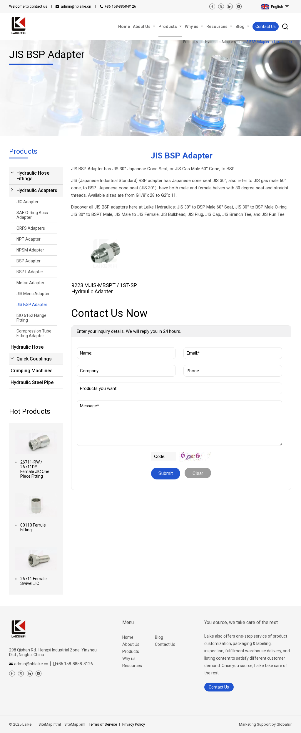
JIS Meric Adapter (33, 293)
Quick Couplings (34, 359)
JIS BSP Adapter (31, 304)
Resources (132, 665)
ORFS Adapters (30, 228)
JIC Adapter (27, 201)
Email (190, 344)
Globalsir (284, 724)
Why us (129, 658)
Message (89, 403)
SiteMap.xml (74, 724)
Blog (159, 637)
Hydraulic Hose (27, 347)
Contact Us (265, 26)
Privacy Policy (133, 724)
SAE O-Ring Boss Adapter (32, 215)
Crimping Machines (32, 370)
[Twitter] (221, 6)
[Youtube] (239, 6)
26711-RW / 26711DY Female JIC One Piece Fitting (34, 469)
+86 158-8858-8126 (120, 6)
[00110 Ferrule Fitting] (36, 505)
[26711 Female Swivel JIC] (36, 558)
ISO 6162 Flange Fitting (31, 317)
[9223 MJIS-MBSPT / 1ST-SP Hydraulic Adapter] (105, 253)
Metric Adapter (30, 282)
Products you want (98, 379)
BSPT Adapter (29, 271)
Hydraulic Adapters (36, 190)
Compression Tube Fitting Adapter (33, 333)
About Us (130, 644)
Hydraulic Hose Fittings (32, 175)
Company (88, 362)
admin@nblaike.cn (76, 6)
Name (84, 344)
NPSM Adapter (30, 250)
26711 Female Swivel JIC (33, 581)
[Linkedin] (230, 6)
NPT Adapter (28, 239)
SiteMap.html (50, 724)
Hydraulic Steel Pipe (32, 382)
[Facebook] (212, 6)
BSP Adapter (28, 261)
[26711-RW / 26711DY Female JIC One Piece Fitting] (36, 442)
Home (127, 637)
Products (130, 651)
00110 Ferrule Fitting (33, 527)
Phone (191, 362)
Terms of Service (103, 724)
